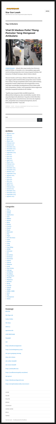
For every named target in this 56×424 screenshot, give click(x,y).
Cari (7, 117)
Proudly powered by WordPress (20, 420)
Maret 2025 (10, 162)
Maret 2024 (10, 185)
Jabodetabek (23, 106)
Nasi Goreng (10, 268)
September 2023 (11, 194)
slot (7, 342)
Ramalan (9, 281)
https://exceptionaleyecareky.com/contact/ (17, 384)
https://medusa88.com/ (12, 368)
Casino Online (9, 319)
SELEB (8, 289)
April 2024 (9, 183)
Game (8, 239)
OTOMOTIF (10, 272)
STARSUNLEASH (10, 68)
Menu (47, 11)
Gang (8, 243)
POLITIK (9, 277)
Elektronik (10, 232)
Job (8, 253)
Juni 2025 (9, 156)
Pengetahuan (10, 276)
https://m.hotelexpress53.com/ (14, 349)
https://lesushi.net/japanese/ (14, 345)
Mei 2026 (9, 139)
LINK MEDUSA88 (10, 334)
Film (8, 234)
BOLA (8, 222)
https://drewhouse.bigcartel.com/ (15, 380)
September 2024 (11, 173)
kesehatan (10, 256)
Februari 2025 (10, 164)
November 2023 (11, 192)
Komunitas (10, 258)
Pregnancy (10, 279)
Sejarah (9, 287)
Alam (8, 209)
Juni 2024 (9, 179)
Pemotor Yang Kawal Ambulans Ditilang (15, 107)
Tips (8, 295)
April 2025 (9, 160)
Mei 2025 (9, 158)
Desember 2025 (11, 146)
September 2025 (11, 152)
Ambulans (17, 106)
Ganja (8, 245)
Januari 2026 (10, 145)
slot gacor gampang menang (13, 353)
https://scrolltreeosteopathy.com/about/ (17, 372)
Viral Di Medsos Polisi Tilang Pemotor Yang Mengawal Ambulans (22, 33)
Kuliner (9, 260)
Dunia (8, 230)
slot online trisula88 (11, 361)
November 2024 (11, 169)
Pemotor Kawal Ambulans (32, 106)
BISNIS (9, 220)
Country (9, 226)
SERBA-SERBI (10, 291)
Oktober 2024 (10, 171)
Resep (8, 283)
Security (9, 285)
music (8, 266)
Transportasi (10, 296)
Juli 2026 (9, 135)
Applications (10, 214)
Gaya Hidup (10, 247)
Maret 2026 (10, 141)
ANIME (9, 213)
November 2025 (11, 148)
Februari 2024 (10, 187)
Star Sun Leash (13, 12)
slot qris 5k (9, 376)
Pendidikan (10, 274)
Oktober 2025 (10, 150)
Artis (8, 216)
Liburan (9, 262)
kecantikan (10, 255)
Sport (8, 293)
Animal (9, 211)
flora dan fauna (11, 237)
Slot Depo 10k (9, 315)
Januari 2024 (10, 188)
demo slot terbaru (10, 357)
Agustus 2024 (10, 175)
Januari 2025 (10, 166)
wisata (8, 298)
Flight (8, 235)
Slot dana (8, 323)
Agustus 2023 (10, 196)
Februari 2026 (11, 143)
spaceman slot (9, 330)
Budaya (9, 224)
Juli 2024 (9, 177)
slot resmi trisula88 (11, 364)
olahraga (9, 270)
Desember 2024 (11, 167)
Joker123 (8, 326)
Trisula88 (8, 338)
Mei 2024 (9, 181)
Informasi (9, 251)
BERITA (9, 218)
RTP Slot (8, 311)
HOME (12, 106)
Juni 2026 (9, 137)
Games (9, 241)
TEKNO (7, 415)
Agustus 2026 (10, 133)
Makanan (9, 264)
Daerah (9, 228)
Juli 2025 (9, 154)
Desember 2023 (11, 190)
